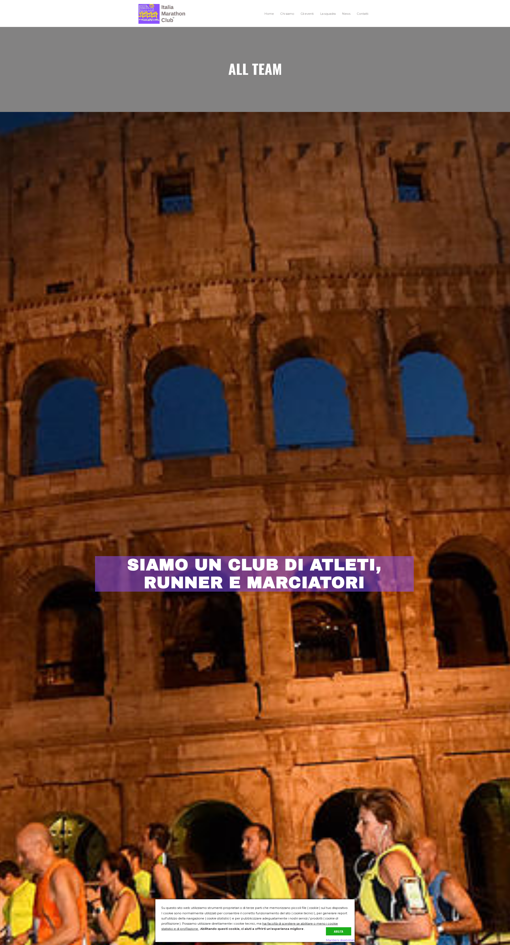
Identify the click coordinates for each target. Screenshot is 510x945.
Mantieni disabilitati (340, 940)
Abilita (338, 931)
